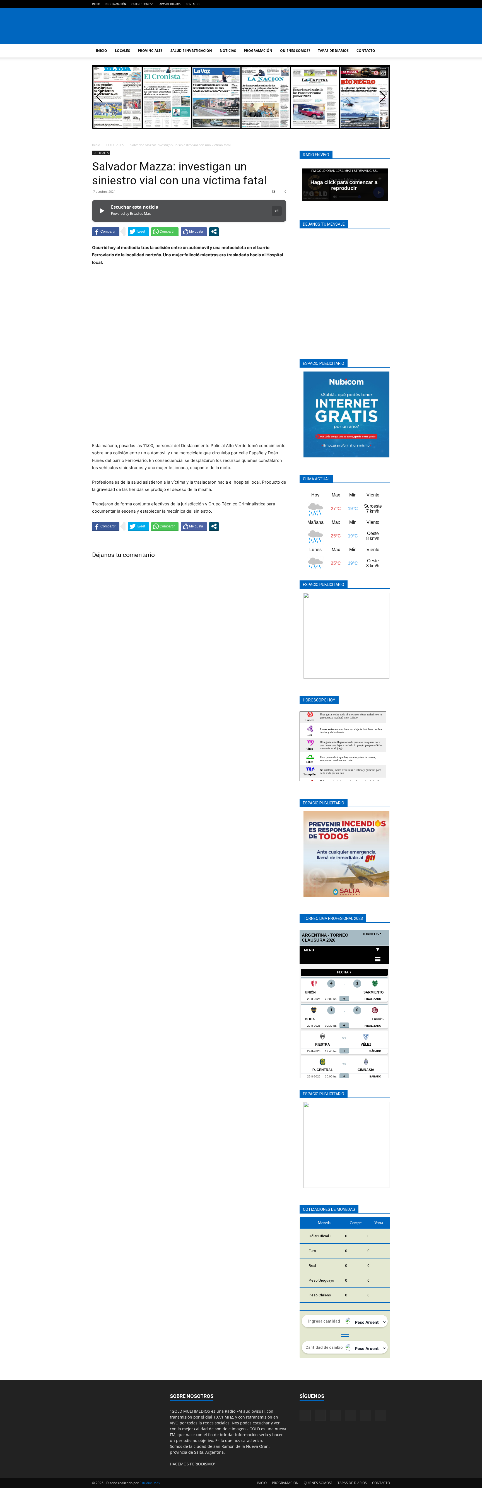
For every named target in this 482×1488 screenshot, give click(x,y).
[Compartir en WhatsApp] (165, 231)
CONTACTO (192, 4)
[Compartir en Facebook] (105, 231)
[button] (382, 97)
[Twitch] (367, 4)
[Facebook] (340, 4)
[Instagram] (349, 4)
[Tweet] (138, 231)
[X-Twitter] (376, 4)
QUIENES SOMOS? (142, 4)
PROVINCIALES (150, 50)
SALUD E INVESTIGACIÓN (191, 50)
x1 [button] (276, 210)
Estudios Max (149, 1482)
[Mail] (358, 4)
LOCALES (122, 50)
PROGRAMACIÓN (115, 4)
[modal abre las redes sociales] (214, 231)
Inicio (96, 145)
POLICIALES (115, 145)
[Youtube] (386, 4)
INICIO (96, 4)
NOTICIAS (228, 50)
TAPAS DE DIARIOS (169, 4)
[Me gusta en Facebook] (194, 231)
